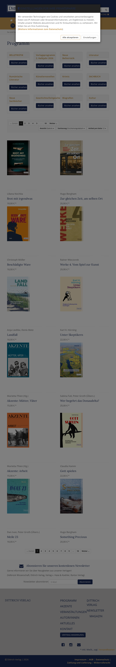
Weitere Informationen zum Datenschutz (40, 29)
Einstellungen (89, 37)
